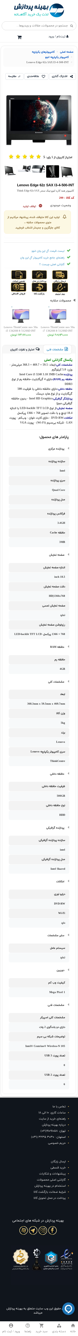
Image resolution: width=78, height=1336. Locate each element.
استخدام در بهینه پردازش (50, 1186)
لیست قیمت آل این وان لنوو (48, 251)
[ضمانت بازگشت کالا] (43, 289)
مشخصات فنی (55, 350)
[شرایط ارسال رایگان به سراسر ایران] (63, 276)
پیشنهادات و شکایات (52, 1174)
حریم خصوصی (57, 1143)
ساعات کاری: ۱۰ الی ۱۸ (52, 1113)
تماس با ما (59, 1107)
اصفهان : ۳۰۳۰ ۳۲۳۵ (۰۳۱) (48, 1137)
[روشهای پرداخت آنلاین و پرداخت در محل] (43, 276)
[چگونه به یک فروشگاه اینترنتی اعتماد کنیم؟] (63, 289)
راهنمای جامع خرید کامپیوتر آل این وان (42, 258)
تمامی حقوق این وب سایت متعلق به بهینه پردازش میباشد (38, 1311)
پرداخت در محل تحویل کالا (49, 1198)
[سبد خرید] (19, 37)
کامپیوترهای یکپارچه (43, 52)
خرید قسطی (58, 1168)
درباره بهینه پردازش (54, 1125)
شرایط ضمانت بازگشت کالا (49, 1192)
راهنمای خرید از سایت (52, 1119)
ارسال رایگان (58, 1162)
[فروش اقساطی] (23, 289)
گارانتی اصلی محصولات (51, 1180)
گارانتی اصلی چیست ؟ (51, 264)
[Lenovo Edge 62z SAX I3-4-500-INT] (67, 172)
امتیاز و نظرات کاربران (22, 350)
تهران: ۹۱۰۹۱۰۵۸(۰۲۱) (53, 1131)
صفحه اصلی (66, 52)
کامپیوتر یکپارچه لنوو (57, 57)
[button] (59, 1328)
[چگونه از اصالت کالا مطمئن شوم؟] (23, 276)
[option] (67, 171)
